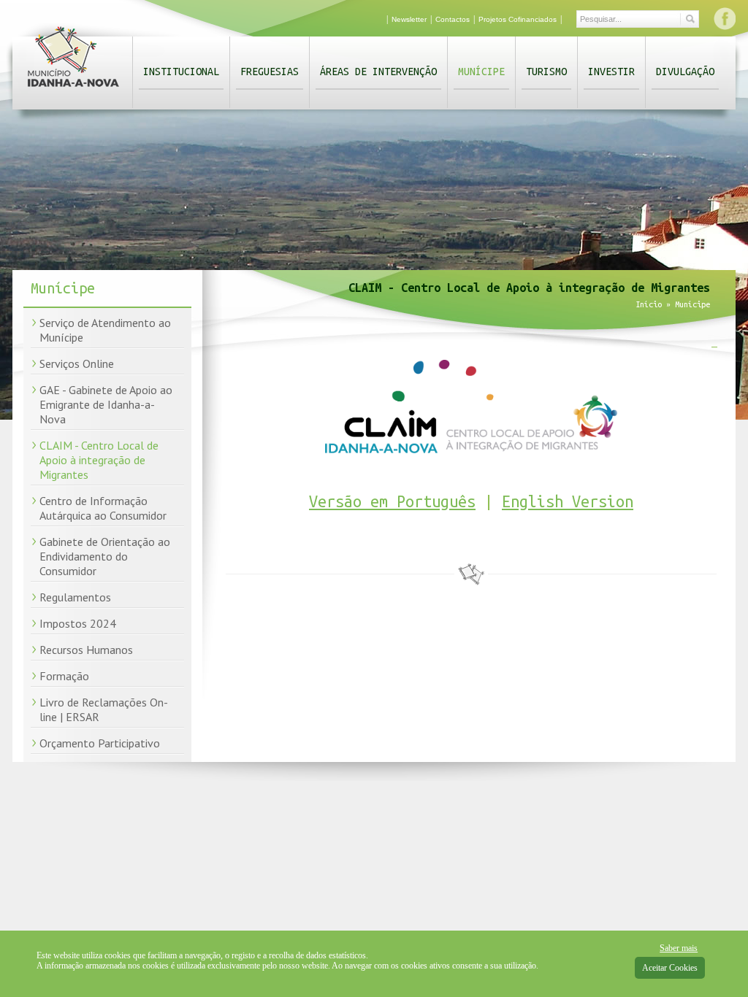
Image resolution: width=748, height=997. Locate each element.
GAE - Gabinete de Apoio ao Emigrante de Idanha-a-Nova (105, 404)
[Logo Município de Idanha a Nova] (73, 90)
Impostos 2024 (77, 623)
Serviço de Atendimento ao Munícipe (105, 329)
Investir (611, 71)
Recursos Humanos (86, 649)
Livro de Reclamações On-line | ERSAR (103, 709)
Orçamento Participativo (99, 743)
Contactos (452, 19)
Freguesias (269, 71)
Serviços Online (76, 363)
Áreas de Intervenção (378, 71)
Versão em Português (392, 501)
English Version (567, 501)
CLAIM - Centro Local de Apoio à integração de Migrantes (99, 460)
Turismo (546, 71)
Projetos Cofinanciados (517, 19)
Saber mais (679, 948)
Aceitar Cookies (670, 968)
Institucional (181, 71)
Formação (64, 676)
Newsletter (409, 19)
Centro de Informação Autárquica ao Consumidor (103, 508)
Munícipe (481, 71)
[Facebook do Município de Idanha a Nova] (725, 18)
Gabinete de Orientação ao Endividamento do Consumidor (104, 556)
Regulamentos (75, 597)
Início (649, 304)
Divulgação (685, 71)
